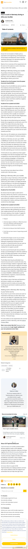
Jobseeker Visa (18, 297)
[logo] (6, 1)
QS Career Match (5, 466)
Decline (14, 539)
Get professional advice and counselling (10, 516)
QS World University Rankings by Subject (12, 454)
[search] (20, 2)
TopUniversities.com (6, 446)
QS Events (11, 459)
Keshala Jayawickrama (11, 436)
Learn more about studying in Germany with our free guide (14, 49)
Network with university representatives (10, 514)
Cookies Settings (14, 535)
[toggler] (26, 2)
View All (25, 414)
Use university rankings (6, 500)
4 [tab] (15, 359)
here (15, 172)
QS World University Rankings (16, 452)
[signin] (23, 2)
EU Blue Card (9, 253)
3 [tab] (14, 359)
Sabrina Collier (14, 391)
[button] (12, 442)
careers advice (4, 365)
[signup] (11, 25)
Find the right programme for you (9, 498)
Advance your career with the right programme (12, 510)
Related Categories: (5, 363)
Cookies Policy (10, 532)
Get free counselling (6, 504)
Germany (9, 59)
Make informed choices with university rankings (12, 512)
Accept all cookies (14, 543)
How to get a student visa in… (10, 428)
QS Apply (18, 459)
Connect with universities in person (9, 502)
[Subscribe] (25, 491)
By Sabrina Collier (9, 20)
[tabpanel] (14, 346)
